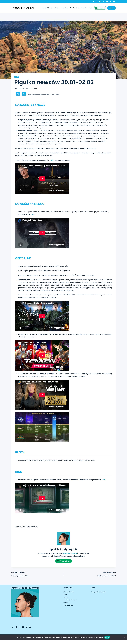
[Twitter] (96, 1)
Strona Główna (47, 8)
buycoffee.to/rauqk (70, 553)
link (51, 160)
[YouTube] (107, 1)
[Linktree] (93, 1)
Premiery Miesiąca (70, 600)
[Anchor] (19, 627)
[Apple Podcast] (110, 1)
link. (33, 214)
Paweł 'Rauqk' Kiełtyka (21, 88)
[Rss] (24, 94)
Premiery (64, 8)
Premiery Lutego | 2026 (19, 574)
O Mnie (66, 603)
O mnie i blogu (86, 8)
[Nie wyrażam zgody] (125, 637)
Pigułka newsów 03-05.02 (106, 574)
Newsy (57, 8)
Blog (65, 594)
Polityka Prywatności (98, 592)
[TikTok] (103, 1)
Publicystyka (74, 8)
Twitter (111, 8)
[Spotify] (100, 1)
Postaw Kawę (68, 605)
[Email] (114, 1)
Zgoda (107, 637)
